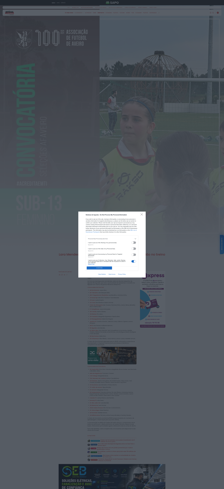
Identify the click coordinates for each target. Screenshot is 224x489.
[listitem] (112, 239)
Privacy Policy (122, 274)
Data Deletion (102, 274)
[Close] (142, 215)
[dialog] (112, 245)
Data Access (112, 274)
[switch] (133, 242)
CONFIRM (99, 268)
